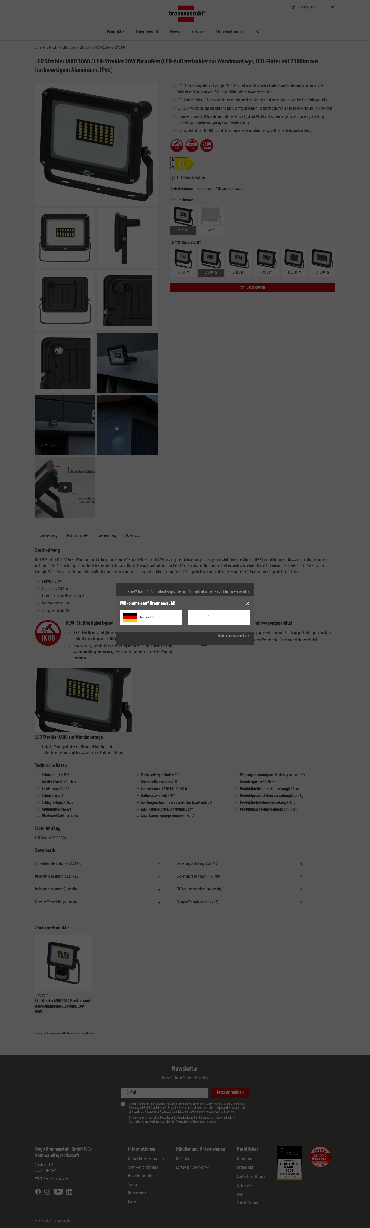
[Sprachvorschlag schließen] (247, 604)
